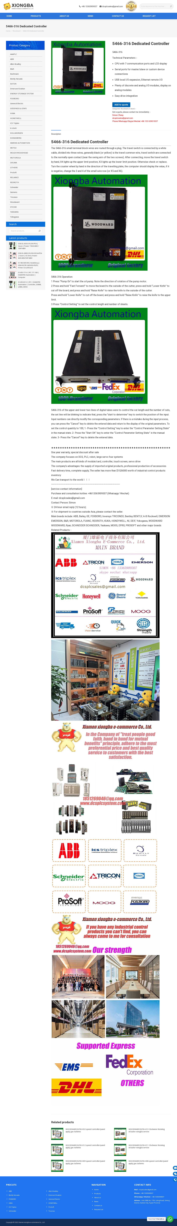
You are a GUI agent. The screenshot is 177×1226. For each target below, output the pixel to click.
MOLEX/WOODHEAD (19, 152)
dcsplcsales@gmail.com (112, 6)
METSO (13, 148)
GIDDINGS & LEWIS (18, 108)
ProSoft (13, 172)
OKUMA (13, 162)
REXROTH (14, 182)
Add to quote (121, 104)
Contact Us (98, 1205)
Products (97, 1193)
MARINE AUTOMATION (20, 143)
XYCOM (13, 207)
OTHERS (14, 167)
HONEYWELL (15, 118)
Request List (98, 1209)
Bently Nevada (16, 79)
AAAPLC (13, 54)
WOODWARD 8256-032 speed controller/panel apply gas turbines (85, 1130)
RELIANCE (14, 177)
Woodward (124, 109)
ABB (12, 59)
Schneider (14, 187)
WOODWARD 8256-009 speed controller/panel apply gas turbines (85, 1162)
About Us (97, 1197)
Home (96, 1189)
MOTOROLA (15, 157)
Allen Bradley (15, 64)
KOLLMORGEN (16, 133)
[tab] (56, 133)
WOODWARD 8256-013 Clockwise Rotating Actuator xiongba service (147, 1130)
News (96, 1201)
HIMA (12, 113)
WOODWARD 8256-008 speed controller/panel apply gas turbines (148, 1162)
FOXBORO (14, 98)
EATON (13, 83)
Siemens (13, 192)
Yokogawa (14, 217)
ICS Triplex (14, 123)
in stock (132, 109)
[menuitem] (8, 16)
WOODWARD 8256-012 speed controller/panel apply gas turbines (85, 1146)
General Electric (16, 103)
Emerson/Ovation (17, 88)
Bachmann (14, 74)
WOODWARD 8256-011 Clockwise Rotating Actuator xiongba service (147, 1146)
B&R (12, 69)
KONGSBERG (15, 138)
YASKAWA (14, 212)
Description (56, 134)
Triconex (13, 197)
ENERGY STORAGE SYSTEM (21, 93)
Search (39, 231)
